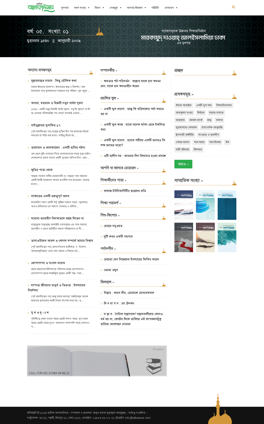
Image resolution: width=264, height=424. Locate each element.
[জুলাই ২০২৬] (205, 219)
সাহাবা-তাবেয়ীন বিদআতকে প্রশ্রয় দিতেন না (57, 218)
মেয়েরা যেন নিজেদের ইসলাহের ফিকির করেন (131, 259)
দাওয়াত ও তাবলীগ (208, 135)
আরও (183, 164)
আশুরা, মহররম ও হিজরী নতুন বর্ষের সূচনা (57, 103)
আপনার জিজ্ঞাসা (134, 8)
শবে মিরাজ (215, 142)
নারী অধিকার (182, 149)
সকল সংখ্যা (80, 8)
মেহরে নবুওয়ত (113, 226)
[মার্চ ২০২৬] (227, 251)
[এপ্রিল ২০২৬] (205, 251)
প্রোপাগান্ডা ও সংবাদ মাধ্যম (48, 263)
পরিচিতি (155, 8)
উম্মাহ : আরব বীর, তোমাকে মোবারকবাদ (129, 293)
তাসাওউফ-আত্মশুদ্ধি (212, 127)
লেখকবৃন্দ (113, 8)
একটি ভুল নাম (204, 105)
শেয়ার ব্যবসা (182, 142)
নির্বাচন (201, 112)
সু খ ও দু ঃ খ (40, 313)
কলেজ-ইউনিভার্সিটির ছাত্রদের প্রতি (125, 191)
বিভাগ (97, 8)
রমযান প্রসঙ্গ (196, 120)
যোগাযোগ (169, 8)
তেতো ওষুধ (111, 270)
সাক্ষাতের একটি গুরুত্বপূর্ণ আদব (50, 196)
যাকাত (219, 120)
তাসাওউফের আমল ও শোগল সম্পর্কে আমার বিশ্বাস (62, 241)
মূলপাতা (65, 8)
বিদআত (198, 149)
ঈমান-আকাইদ (183, 105)
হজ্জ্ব (209, 120)
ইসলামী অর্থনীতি (185, 135)
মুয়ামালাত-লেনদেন (186, 127)
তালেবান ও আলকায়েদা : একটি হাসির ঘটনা (58, 148)
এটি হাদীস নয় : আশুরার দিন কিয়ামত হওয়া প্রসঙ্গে (135, 156)
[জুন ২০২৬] (227, 219)
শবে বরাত (199, 142)
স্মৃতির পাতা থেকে (42, 170)
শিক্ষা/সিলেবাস (224, 105)
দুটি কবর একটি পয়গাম (118, 237)
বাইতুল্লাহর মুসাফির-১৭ (45, 125)
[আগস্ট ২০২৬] (183, 219)
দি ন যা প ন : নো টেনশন (119, 303)
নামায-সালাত (216, 112)
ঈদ (227, 142)
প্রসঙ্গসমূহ (184, 94)
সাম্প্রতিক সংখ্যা (188, 180)
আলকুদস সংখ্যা (184, 112)
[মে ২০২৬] (183, 251)
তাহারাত (180, 120)
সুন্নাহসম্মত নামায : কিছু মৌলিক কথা (54, 81)
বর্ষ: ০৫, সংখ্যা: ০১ (48, 31)
